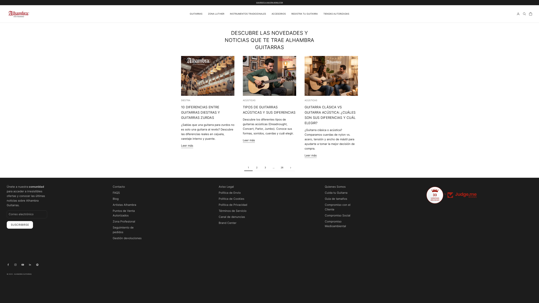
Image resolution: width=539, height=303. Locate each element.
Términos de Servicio (232, 211)
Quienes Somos (335, 186)
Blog (116, 198)
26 (282, 167)
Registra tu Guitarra (304, 13)
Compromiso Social (337, 215)
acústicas (249, 100)
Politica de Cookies (231, 198)
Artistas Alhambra (124, 204)
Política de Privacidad (233, 204)
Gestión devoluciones (127, 238)
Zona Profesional (124, 221)
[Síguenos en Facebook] (8, 264)
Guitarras (196, 13)
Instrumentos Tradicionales (248, 13)
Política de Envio (230, 192)
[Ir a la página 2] (290, 168)
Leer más (187, 145)
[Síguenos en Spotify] (37, 264)
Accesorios (279, 13)
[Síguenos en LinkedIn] (30, 264)
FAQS (116, 192)
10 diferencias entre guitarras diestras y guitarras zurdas (200, 112)
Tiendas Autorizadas (336, 13)
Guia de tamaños (336, 198)
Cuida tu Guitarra (336, 192)
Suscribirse (20, 224)
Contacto (119, 186)
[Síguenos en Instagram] (15, 264)
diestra (185, 100)
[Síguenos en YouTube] (22, 264)
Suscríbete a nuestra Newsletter (269, 2)
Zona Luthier (216, 13)
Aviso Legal (226, 186)
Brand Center (227, 223)
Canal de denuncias (232, 217)
